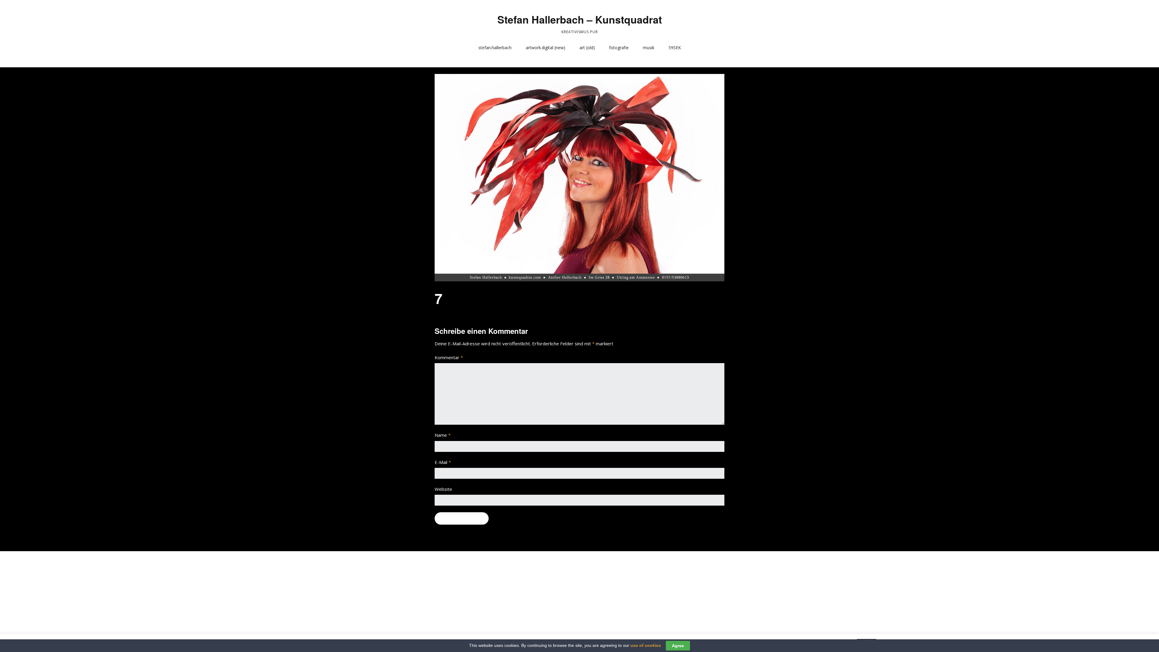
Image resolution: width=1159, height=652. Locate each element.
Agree (678, 645)
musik (648, 47)
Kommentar (449, 357)
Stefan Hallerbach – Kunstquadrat (579, 19)
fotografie (619, 47)
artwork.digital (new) (545, 47)
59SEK (675, 47)
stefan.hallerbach (495, 47)
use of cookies (646, 645)
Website (443, 489)
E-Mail (443, 462)
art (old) (587, 47)
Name (443, 435)
